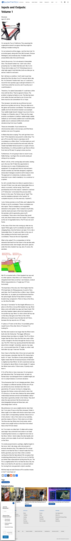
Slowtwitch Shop (9, 527)
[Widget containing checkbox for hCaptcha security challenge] (8, 532)
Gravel (25, 519)
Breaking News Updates (8, 524)
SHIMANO (62, 531)
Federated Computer (65, 538)
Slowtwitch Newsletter (7, 520)
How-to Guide (42, 521)
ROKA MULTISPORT (55, 531)
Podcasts (47, 2)
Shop (52, 2)
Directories (34, 2)
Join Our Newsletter (6, 507)
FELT (23, 531)
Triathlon (25, 515)
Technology (5, 482)
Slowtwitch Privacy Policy (61, 517)
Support (57, 519)
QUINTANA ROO (47, 531)
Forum (41, 2)
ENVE (19, 531)
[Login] (64, 2)
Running (25, 521)
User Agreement (59, 513)
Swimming (26, 523)
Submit (5, 537)
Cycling (25, 517)
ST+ (56, 2)
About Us (58, 515)
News (25, 513)
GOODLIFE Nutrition (38, 531)
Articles (21, 2)
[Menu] (68, 2)
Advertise (58, 521)
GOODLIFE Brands (29, 531)
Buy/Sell (28, 2)
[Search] (61, 2)
